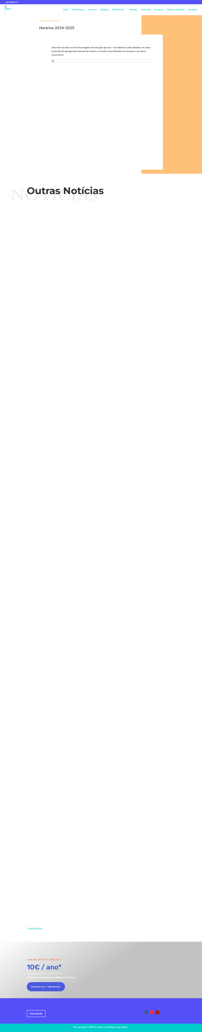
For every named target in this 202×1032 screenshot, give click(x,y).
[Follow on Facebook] (146, 1012)
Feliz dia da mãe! (101, 435)
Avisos (55, 21)
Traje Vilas (146, 10)
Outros (106, 475)
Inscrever (92, 10)
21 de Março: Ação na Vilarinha (101, 686)
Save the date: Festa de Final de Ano (101, 219)
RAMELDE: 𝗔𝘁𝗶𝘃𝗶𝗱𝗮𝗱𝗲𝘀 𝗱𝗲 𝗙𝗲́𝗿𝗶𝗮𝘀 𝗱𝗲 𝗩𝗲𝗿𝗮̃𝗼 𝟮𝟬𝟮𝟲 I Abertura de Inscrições (101, 327)
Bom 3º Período (101, 470)
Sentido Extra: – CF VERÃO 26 (101, 291)
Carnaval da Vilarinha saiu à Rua (101, 901)
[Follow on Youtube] (157, 1012)
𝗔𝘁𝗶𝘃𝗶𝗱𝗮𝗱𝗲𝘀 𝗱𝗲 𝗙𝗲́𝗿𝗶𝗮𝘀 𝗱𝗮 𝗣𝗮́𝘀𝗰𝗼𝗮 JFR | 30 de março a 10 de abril (101, 650)
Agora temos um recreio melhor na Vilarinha (101, 506)
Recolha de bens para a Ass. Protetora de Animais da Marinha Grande (101, 865)
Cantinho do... (106, 726)
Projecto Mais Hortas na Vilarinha (101, 722)
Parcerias (158, 10)
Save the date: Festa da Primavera (101, 578)
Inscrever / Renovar (46, 986)
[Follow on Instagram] (152, 1012)
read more (101, 232)
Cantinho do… (119, 10)
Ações (106, 439)
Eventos (110, 224)
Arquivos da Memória (109, 547)
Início (65, 10)
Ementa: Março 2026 (101, 829)
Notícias (105, 10)
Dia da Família (101, 363)
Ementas (133, 10)
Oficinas (109, 296)
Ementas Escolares (99, 260)
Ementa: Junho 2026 (101, 255)
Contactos (193, 10)
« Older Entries (34, 928)
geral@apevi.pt (113, 1010)
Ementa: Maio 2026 (101, 399)
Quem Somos (78, 10)
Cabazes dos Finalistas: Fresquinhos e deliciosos (101, 757)
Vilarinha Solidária (175, 10)
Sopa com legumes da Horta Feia (101, 793)
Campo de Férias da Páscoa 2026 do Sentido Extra (101, 614)
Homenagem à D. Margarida (101, 542)
